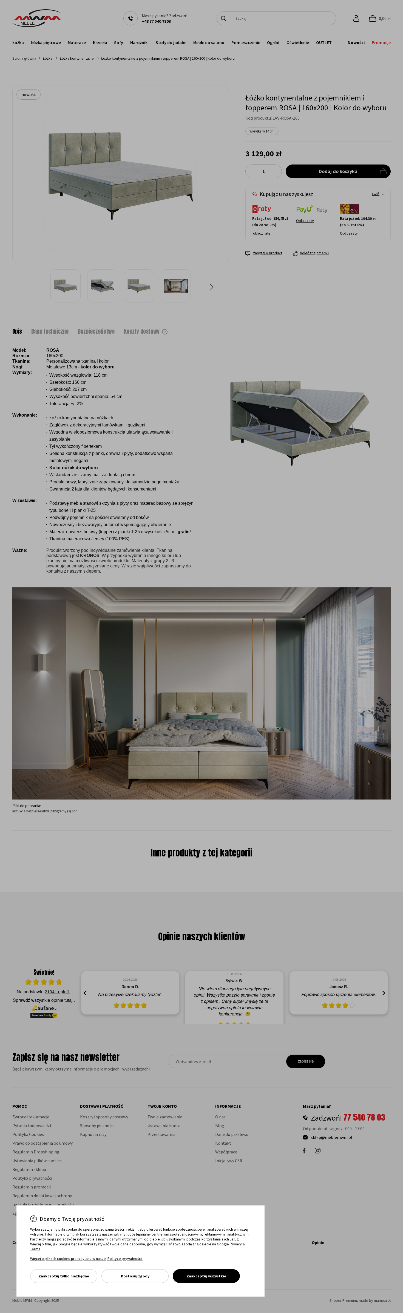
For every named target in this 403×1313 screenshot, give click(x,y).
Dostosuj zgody (135, 1276)
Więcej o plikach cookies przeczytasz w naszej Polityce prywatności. (86, 1258)
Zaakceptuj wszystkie (206, 1276)
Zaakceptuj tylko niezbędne (64, 1276)
